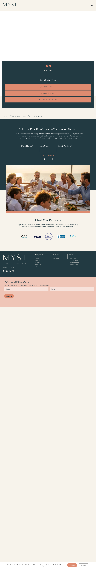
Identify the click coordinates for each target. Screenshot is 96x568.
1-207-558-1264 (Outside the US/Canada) (23, 301)
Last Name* (45, 146)
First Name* (27, 146)
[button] (91, 5)
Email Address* (65, 146)
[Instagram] (13, 271)
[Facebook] (3, 271)
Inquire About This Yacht (49, 100)
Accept (72, 565)
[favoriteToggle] (48, 87)
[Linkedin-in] (10, 271)
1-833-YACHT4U (8, 301)
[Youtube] (7, 271)
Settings (83, 565)
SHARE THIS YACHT (49, 93)
